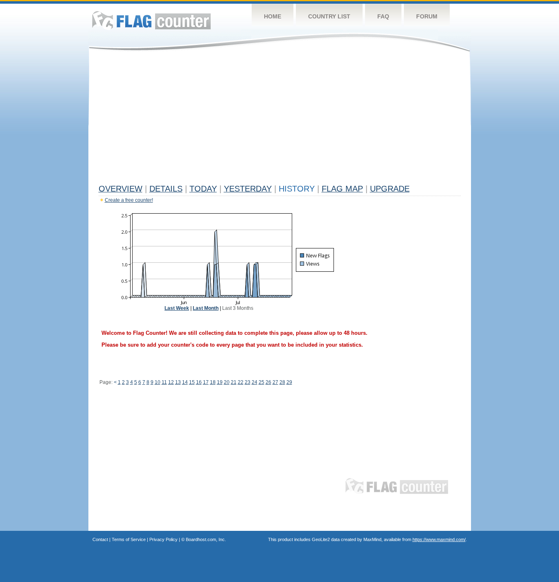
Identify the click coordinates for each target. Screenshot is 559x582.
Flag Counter (151, 20)
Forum (426, 16)
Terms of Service (129, 539)
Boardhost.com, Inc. (206, 539)
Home (272, 16)
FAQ (383, 16)
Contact (100, 539)
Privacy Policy (163, 539)
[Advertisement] (280, 119)
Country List (329, 16)
